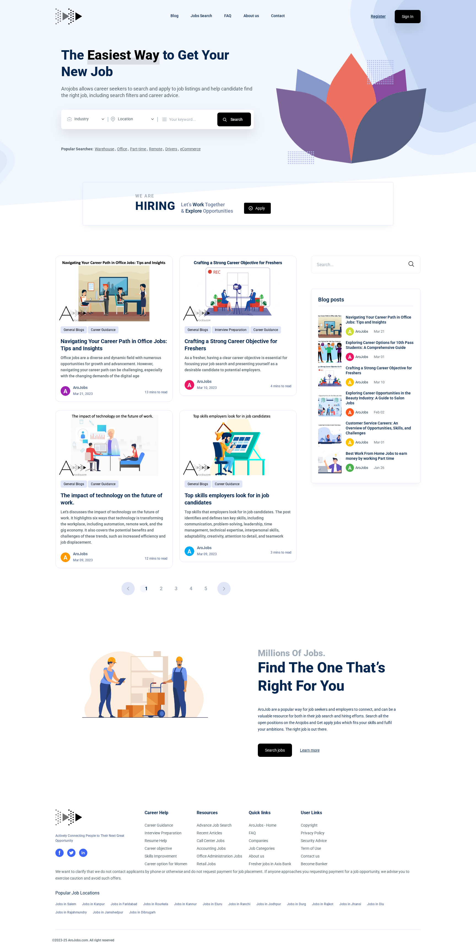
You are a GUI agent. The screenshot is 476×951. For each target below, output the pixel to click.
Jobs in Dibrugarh (142, 912)
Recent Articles (209, 833)
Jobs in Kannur (185, 904)
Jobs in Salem (65, 904)
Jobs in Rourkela (155, 904)
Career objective (158, 848)
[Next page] (224, 588)
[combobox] (87, 119)
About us (251, 16)
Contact (278, 16)
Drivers (171, 149)
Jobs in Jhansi (350, 904)
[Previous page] (128, 588)
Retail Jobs (206, 864)
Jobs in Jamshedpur (108, 912)
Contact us (310, 856)
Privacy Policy (312, 833)
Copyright (309, 825)
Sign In (407, 16)
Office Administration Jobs (219, 856)
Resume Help (156, 840)
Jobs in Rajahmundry (71, 912)
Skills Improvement (161, 856)
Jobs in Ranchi (239, 904)
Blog (174, 16)
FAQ (227, 16)
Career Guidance (103, 330)
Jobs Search (201, 16)
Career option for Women (166, 864)
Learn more (310, 750)
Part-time (138, 149)
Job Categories (262, 848)
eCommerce (190, 149)
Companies (258, 840)
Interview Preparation (231, 330)
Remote (155, 149)
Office (122, 149)
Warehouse (104, 149)
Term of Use (311, 848)
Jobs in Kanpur (93, 904)
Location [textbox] (125, 119)
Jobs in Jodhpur (268, 904)
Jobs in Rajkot (322, 904)
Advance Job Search (214, 825)
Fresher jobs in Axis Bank (270, 864)
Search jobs (275, 750)
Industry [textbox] (81, 119)
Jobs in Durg (296, 904)
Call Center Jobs (211, 840)
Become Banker (314, 864)
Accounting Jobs (211, 848)
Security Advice (314, 840)
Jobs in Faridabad (124, 904)
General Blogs (74, 330)
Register (378, 16)
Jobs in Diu (375, 904)
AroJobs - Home (262, 825)
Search (237, 119)
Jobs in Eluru (212, 904)
